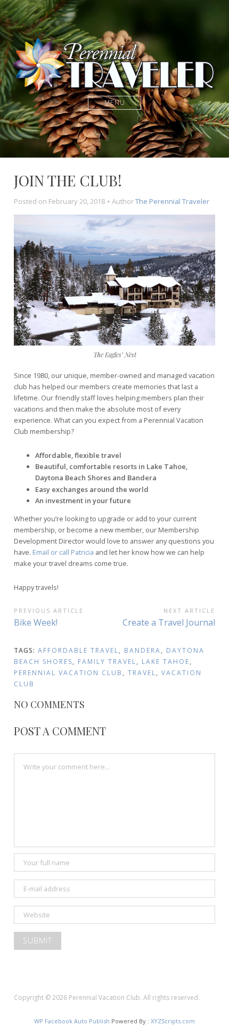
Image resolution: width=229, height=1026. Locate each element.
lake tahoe (166, 661)
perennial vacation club (68, 672)
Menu (114, 102)
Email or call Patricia (63, 552)
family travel (107, 661)
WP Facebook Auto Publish (72, 1021)
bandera (142, 650)
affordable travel (78, 650)
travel (142, 672)
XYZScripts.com (173, 1021)
